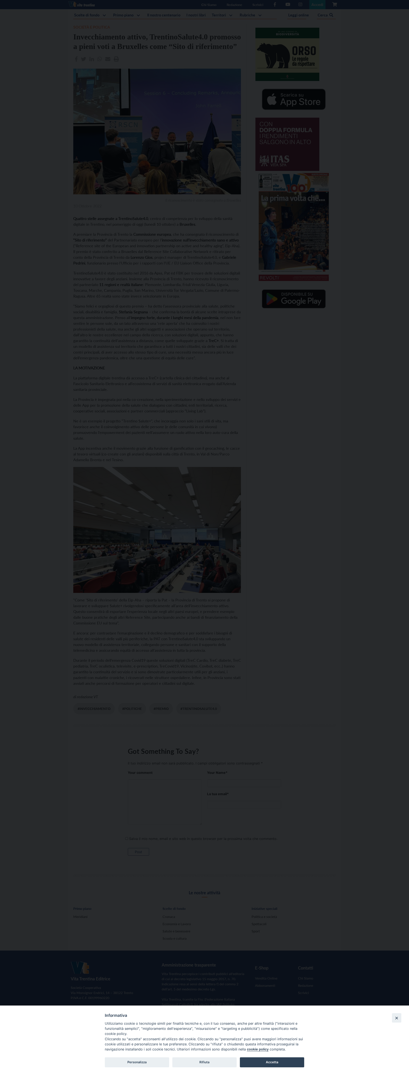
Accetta (272, 1062)
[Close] (396, 1018)
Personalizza (137, 1062)
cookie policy (258, 1049)
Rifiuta (204, 1062)
